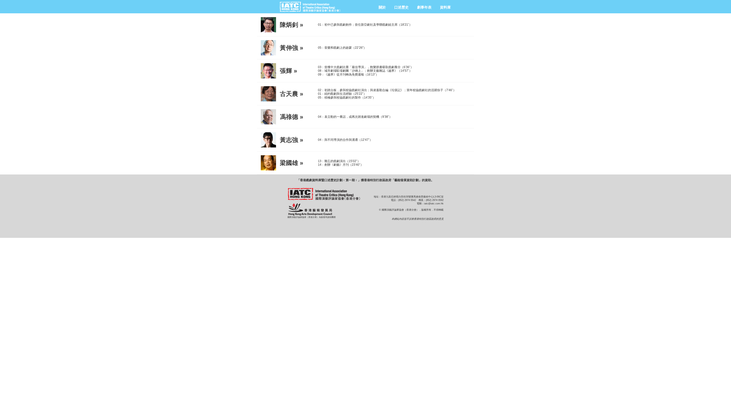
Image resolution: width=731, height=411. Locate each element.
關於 (382, 7)
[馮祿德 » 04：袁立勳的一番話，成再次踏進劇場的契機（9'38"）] (365, 123)
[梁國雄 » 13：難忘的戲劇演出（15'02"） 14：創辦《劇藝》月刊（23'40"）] (365, 169)
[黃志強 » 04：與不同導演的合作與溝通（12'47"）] (365, 146)
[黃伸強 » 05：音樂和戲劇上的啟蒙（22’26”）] (365, 54)
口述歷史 (401, 7)
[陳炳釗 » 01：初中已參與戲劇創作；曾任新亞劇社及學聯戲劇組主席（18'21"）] (365, 31)
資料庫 (445, 7)
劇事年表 (424, 7)
